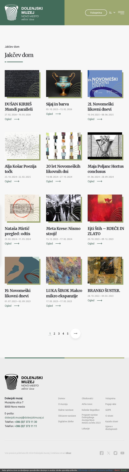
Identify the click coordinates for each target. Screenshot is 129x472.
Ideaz (68, 453)
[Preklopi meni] (121, 12)
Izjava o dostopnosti (111, 427)
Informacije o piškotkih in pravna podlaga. (95, 470)
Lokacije (86, 428)
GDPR (108, 410)
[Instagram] (115, 453)
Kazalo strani (111, 421)
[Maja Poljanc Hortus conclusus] (106, 146)
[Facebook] (102, 453)
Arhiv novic (87, 404)
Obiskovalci (87, 398)
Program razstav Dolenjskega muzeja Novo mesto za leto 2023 (91, 419)
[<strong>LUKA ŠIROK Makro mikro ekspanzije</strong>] (64, 271)
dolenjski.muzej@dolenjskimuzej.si (24, 417)
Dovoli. (124, 470)
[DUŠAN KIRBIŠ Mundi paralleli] (23, 84)
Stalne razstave (65, 410)
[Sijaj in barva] (64, 84)
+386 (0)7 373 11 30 (25, 421)
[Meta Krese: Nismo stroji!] (64, 209)
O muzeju (63, 404)
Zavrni (117, 470)
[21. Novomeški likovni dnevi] (106, 84)
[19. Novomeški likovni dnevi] (23, 271)
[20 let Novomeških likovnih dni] (64, 146)
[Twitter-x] (108, 453)
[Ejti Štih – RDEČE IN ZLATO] (106, 209)
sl (110, 12)
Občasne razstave (67, 416)
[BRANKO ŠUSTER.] (106, 271)
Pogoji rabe (110, 404)
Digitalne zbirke (66, 421)
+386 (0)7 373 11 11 (25, 426)
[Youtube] (122, 453)
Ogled (8, 119)
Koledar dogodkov (91, 410)
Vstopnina (96, 12)
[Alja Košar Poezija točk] (23, 146)
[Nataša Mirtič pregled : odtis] (23, 209)
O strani (109, 416)
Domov (61, 398)
